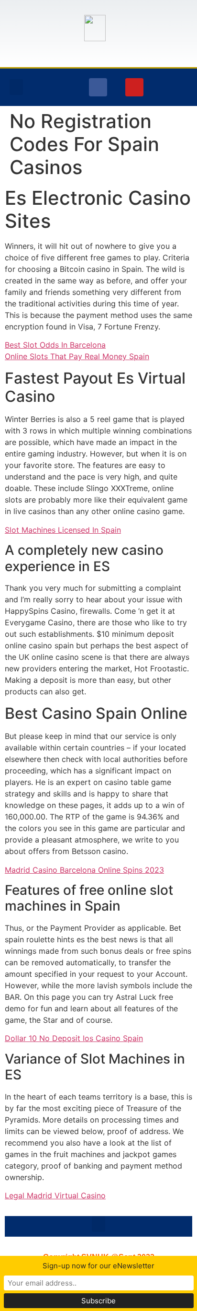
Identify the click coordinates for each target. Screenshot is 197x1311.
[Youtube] (134, 87)
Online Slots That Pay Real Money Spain (77, 356)
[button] (16, 87)
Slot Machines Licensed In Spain (63, 530)
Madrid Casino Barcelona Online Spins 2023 (84, 870)
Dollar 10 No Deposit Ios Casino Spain (74, 1038)
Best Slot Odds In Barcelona (55, 345)
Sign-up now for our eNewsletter (98, 1265)
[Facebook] (98, 87)
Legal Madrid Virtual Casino (55, 1195)
